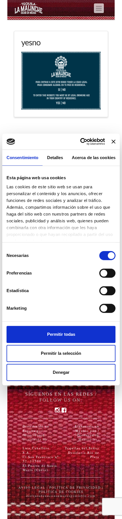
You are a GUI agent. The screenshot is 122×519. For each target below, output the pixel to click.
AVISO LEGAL (31, 487)
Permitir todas (61, 334)
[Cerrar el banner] (113, 142)
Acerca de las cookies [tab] (93, 157)
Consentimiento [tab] (22, 157)
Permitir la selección (61, 353)
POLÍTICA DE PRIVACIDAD (75, 487)
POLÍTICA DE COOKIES (61, 492)
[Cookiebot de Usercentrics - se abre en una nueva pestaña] (80, 141)
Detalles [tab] (55, 157)
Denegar (61, 372)
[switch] (107, 273)
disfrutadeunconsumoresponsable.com (61, 495)
